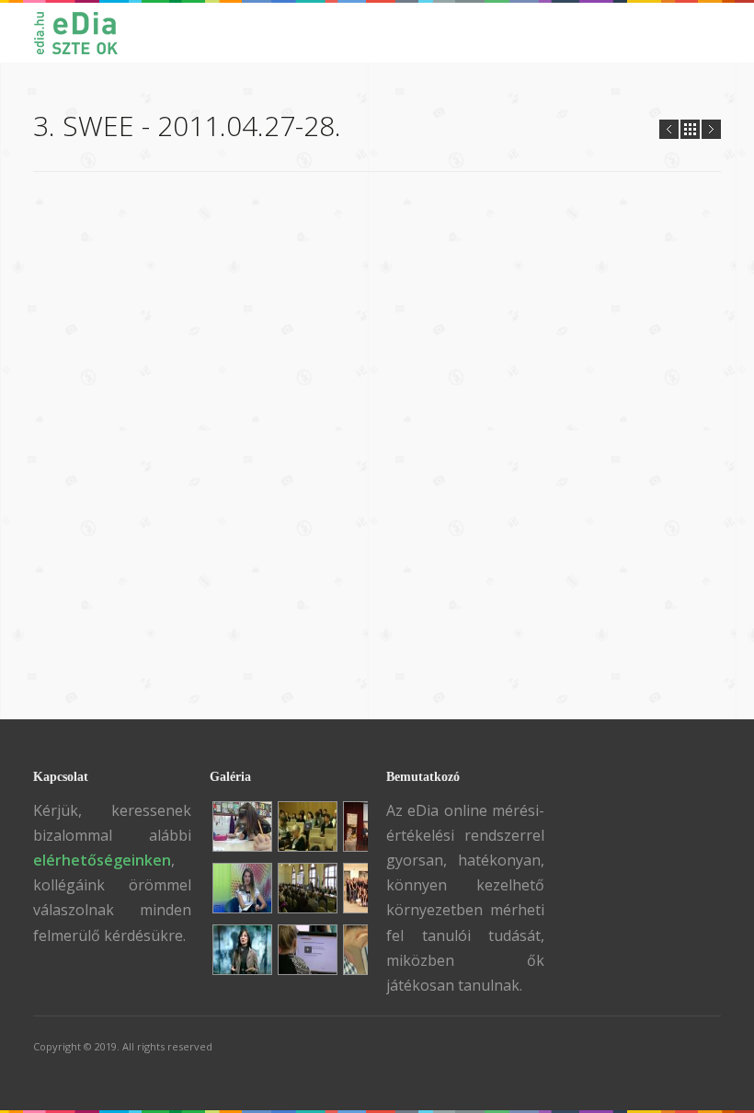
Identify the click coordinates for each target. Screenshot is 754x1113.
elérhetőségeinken (102, 860)
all (690, 129)
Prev (669, 129)
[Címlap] (84, 32)
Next (711, 129)
